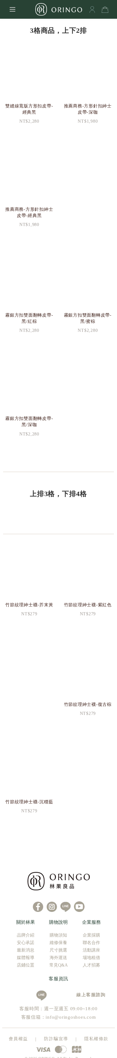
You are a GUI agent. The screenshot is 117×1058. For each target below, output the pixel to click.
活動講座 (91, 950)
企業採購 (91, 935)
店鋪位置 (25, 965)
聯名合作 (91, 942)
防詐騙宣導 (56, 1038)
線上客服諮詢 (89, 994)
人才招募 (91, 965)
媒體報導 (25, 957)
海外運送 (58, 957)
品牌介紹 (25, 935)
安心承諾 (25, 942)
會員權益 (18, 1038)
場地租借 (91, 957)
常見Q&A (58, 965)
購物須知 (58, 935)
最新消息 (25, 950)
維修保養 (58, 942)
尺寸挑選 (58, 950)
